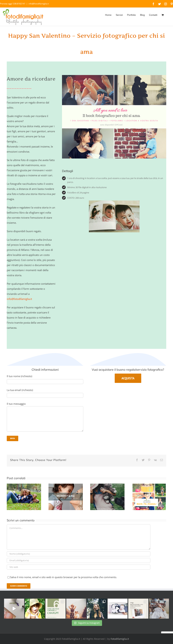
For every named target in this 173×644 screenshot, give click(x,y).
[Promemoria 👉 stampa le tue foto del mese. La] (14, 609)
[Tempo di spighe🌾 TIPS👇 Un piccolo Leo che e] (35, 609)
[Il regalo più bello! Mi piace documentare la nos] (159, 609)
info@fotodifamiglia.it (39, 3)
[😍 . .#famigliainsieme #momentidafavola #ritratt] (118, 609)
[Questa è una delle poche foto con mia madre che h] (76, 609)
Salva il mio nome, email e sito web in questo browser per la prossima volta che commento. (63, 577)
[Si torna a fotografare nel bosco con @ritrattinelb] (97, 609)
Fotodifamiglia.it (120, 638)
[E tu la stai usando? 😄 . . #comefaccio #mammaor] (55, 609)
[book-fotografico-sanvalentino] (114, 76)
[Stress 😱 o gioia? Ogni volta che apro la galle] (138, 609)
